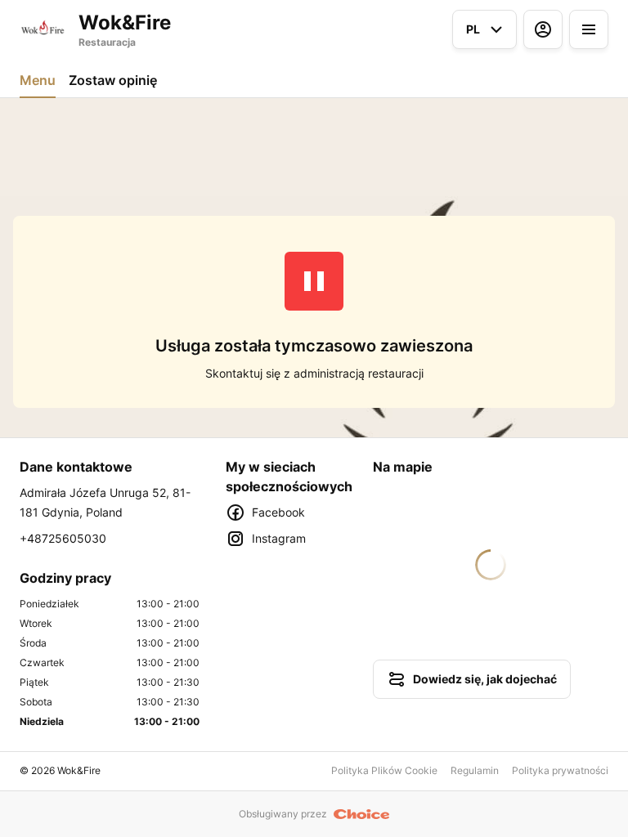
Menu (38, 80)
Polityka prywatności (560, 770)
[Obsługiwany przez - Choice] (362, 814)
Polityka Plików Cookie (384, 770)
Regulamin (475, 770)
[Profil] (543, 29)
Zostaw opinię (113, 80)
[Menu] (588, 29)
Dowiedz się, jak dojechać (485, 679)
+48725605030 (63, 538)
